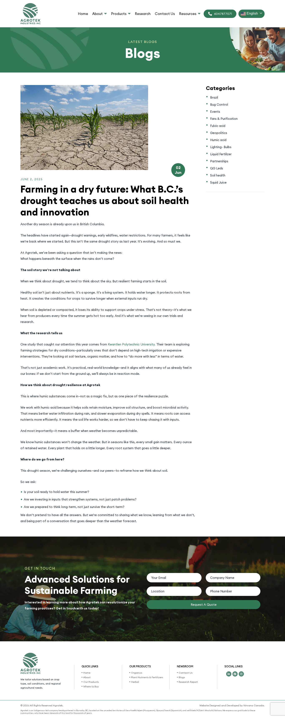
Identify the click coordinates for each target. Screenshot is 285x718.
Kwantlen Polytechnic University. (131, 344)
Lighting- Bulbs (220, 147)
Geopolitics (218, 133)
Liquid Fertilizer (221, 154)
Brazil (214, 97)
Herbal (135, 681)
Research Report (188, 681)
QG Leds (216, 168)
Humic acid (218, 140)
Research (143, 13)
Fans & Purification (224, 119)
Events (215, 112)
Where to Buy (91, 686)
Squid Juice (218, 182)
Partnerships (219, 161)
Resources (187, 13)
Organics (136, 672)
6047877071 (223, 14)
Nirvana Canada (253, 705)
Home (83, 13)
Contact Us (165, 13)
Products (118, 13)
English (252, 13)
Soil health (217, 175)
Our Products (91, 681)
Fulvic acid (217, 126)
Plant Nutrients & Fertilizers (147, 677)
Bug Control (219, 104)
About (97, 13)
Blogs (182, 677)
